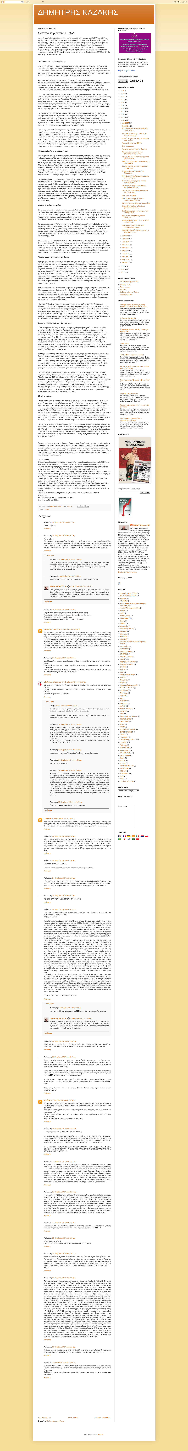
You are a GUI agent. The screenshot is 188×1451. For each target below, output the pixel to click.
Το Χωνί (123, 742)
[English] (120, 836)
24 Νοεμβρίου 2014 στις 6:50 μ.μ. (69, 760)
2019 (123, 105)
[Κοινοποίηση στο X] (83, 506)
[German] (129, 836)
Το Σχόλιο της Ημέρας (127, 740)
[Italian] (138, 836)
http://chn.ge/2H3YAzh (126, 71)
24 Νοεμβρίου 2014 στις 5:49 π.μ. (63, 536)
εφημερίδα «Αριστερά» (128, 662)
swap (122, 776)
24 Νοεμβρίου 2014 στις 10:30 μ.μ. (64, 909)
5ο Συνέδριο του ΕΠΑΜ (128, 596)
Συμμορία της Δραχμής (128, 729)
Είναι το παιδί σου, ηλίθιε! (129, 393)
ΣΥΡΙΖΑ (122, 734)
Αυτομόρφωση (125, 616)
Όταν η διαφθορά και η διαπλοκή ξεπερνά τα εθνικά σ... (133, 207)
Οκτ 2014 (125, 236)
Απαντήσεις (50, 555)
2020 (123, 102)
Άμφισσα (123, 598)
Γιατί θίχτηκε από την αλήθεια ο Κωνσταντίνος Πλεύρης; (132, 199)
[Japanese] (125, 839)
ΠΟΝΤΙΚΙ (123, 711)
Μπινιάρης (124, 693)
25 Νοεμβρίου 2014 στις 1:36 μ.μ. (62, 1100)
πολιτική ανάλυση (126, 708)
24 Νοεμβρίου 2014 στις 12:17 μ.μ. (64, 658)
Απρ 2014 (126, 254)
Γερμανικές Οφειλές (127, 629)
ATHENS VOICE (125, 753)
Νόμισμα (123, 696)
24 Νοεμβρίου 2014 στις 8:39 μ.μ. (69, 559)
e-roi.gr (122, 760)
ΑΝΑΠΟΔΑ (124, 601)
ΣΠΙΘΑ (122, 724)
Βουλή (122, 621)
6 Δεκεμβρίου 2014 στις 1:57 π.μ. (69, 576)
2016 (123, 114)
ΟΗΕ (122, 698)
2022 (123, 97)
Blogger (100, 1434)
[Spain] (134, 836)
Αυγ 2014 (125, 242)
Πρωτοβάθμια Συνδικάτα (128, 716)
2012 (123, 269)
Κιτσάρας (47, 1100)
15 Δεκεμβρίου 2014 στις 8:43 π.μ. (64, 1362)
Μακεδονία (124, 680)
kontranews (124, 773)
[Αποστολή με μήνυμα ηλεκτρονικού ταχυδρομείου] (78, 506)
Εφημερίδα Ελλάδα (126, 664)
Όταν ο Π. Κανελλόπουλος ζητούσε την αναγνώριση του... (135, 231)
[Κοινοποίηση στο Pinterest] (88, 506)
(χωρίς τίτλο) (124, 343)
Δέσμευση (123, 631)
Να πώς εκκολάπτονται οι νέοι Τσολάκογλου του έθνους (132, 153)
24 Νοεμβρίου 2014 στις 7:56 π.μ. (63, 610)
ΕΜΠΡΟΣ (123, 654)
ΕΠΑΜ (122, 659)
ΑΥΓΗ (122, 613)
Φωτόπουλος (124, 747)
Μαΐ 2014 (125, 251)
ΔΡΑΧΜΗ (123, 637)
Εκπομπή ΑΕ (124, 646)
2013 (123, 266)
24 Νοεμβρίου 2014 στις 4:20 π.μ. (63, 522)
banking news (125, 755)
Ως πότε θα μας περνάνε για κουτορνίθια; (136, 203)
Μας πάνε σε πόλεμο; (129, 195)
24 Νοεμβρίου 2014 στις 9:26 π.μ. (68, 629)
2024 (123, 91)
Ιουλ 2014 (126, 245)
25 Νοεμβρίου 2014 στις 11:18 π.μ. (64, 1057)
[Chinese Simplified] (138, 839)
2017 (123, 111)
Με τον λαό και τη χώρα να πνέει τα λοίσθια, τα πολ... (134, 182)
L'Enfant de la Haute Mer (53, 682)
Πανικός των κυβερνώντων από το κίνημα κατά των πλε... (134, 186)
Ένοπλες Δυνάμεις (126, 657)
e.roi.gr (122, 763)
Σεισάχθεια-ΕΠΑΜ (126, 295)
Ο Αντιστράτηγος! (128, 146)
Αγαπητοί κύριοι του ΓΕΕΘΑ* (132, 143)
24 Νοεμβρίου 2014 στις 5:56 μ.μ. (63, 860)
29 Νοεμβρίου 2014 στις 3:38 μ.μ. (63, 1278)
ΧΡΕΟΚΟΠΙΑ (124, 750)
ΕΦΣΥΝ (123, 667)
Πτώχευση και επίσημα (128, 318)
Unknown (47, 818)
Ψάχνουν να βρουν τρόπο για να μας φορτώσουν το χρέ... (134, 134)
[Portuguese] (120, 839)
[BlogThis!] (80, 506)
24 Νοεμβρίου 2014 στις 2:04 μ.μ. (69, 725)
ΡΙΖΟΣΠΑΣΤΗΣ (125, 719)
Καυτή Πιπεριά (125, 284)
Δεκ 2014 (125, 123)
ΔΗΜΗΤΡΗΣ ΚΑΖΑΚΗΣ (78, 12)
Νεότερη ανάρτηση (44, 1417)
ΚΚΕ (121, 672)
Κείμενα (122, 670)
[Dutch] (143, 836)
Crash (122, 758)
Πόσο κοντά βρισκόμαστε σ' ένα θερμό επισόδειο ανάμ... (135, 191)
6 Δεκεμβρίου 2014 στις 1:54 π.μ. (69, 1008)
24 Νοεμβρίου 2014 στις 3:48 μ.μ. (62, 818)
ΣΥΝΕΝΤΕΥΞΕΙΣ (126, 732)
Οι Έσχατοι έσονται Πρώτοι (129, 292)
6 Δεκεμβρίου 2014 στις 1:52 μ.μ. (81, 587)
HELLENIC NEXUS (127, 766)
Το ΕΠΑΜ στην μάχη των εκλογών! (132, 355)
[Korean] (129, 839)
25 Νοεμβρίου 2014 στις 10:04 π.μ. (70, 802)
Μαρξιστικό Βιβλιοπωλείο (128, 685)
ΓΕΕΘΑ (46, 509)
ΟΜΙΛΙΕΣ (123, 703)
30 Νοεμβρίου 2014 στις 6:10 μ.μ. (63, 1347)
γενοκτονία (124, 626)
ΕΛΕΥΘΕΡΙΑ (124, 649)
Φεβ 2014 (126, 260)
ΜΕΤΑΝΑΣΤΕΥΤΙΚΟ (127, 688)
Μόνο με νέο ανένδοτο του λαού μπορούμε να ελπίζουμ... (133, 226)
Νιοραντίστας (124, 287)
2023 (123, 93)
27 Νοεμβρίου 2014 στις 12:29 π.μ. (64, 1192)
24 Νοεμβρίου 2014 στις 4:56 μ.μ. (63, 836)
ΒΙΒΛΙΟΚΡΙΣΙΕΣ (125, 618)
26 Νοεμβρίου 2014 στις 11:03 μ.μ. (64, 1129)
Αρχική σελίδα (73, 1417)
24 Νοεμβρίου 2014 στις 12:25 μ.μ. (74, 682)
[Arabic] (134, 839)
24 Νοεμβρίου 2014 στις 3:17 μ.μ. (69, 750)
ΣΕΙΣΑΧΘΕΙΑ (124, 721)
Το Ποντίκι (123, 737)
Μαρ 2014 (126, 257)
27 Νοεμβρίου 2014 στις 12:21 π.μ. (64, 1161)
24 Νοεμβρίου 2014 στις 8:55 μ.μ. (69, 770)
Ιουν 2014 (126, 248)
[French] (125, 836)
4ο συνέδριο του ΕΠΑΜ (128, 593)
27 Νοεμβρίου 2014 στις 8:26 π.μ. (63, 1222)
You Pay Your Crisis (127, 781)
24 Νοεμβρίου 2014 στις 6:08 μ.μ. (63, 878)
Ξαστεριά (123, 289)
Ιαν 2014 (125, 263)
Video (122, 779)
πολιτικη (123, 706)
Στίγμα (122, 727)
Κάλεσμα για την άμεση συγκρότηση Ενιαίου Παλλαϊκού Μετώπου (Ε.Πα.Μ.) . (134, 305)
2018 (123, 108)
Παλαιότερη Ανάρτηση (102, 1417)
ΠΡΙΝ (122, 714)
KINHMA (123, 771)
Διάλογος (123, 634)
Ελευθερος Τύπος (126, 651)
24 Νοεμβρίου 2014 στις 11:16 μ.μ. (64, 1041)
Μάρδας (123, 683)
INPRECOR (124, 768)
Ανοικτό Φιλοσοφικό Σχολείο (130, 608)
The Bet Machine (50, 629)
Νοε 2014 (125, 126)
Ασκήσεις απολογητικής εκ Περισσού (134, 149)
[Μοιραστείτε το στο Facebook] (85, 506)
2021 (123, 99)
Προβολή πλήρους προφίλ (127, 572)
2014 (123, 120)
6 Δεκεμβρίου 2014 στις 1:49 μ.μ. (81, 1018)
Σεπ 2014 (125, 239)
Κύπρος (123, 677)
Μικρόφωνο (124, 690)
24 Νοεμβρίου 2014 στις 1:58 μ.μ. (66, 706)
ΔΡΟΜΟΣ (123, 639)
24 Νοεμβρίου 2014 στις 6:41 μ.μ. (63, 896)
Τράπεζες (123, 745)
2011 (123, 272)
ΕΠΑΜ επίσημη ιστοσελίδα (129, 282)
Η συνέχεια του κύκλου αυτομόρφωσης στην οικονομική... (135, 177)
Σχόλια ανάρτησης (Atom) (55, 1421)
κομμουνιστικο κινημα (127, 675)
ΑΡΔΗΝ (122, 611)
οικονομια (123, 701)
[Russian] (147, 836)
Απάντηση (47, 529)
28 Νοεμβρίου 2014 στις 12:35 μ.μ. (64, 1254)
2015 (123, 117)
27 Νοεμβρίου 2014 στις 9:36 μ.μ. (63, 1238)
